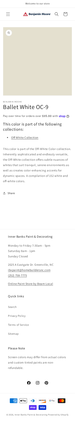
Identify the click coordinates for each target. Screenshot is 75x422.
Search (12, 307)
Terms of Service (18, 325)
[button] (8, 14)
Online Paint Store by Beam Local (30, 284)
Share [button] (11, 193)
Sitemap (13, 333)
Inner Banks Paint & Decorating (31, 414)
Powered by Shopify (58, 414)
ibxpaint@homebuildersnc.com (29, 270)
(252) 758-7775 (17, 275)
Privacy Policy (16, 316)
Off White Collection (24, 137)
